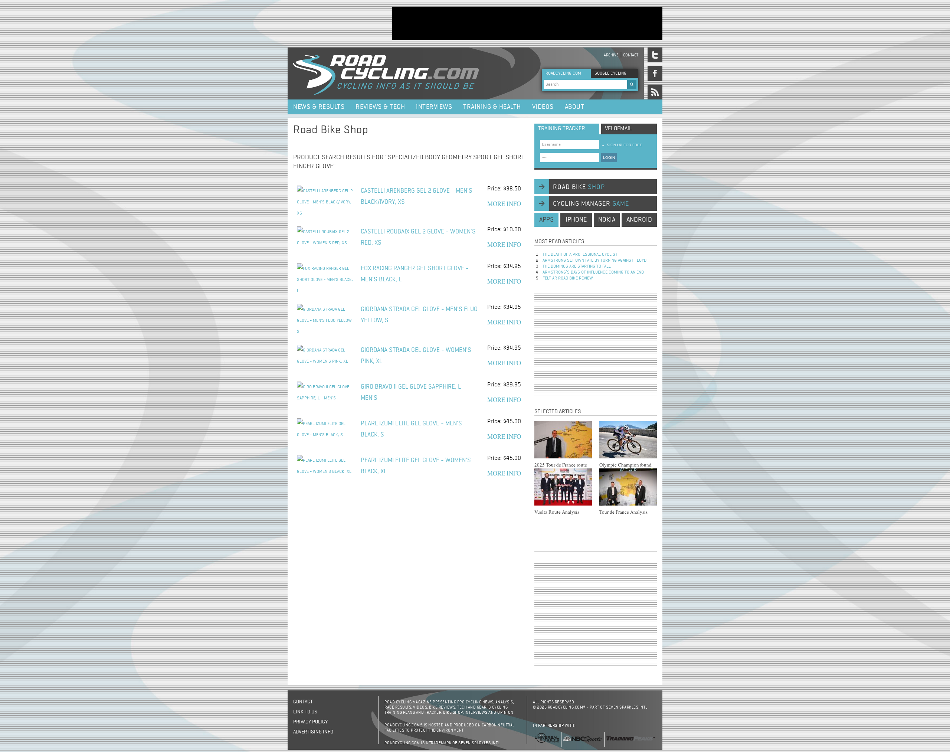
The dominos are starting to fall (577, 266)
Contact (630, 55)
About (574, 107)
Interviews (434, 107)
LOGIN (609, 158)
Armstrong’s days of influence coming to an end (593, 272)
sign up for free (621, 145)
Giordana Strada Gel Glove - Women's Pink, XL (416, 355)
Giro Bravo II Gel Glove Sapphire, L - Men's (413, 392)
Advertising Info (313, 732)
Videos (543, 107)
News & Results (318, 107)
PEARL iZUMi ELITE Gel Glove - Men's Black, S (411, 429)
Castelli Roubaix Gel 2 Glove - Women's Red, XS (418, 237)
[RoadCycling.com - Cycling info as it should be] (386, 73)
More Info (504, 203)
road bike (579, 187)
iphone (576, 219)
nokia (606, 219)
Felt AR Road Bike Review (568, 278)
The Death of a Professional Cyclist (580, 254)
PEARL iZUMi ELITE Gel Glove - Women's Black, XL (416, 466)
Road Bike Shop (330, 130)
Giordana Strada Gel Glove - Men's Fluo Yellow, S (419, 315)
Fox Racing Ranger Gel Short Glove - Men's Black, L (415, 274)
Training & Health (492, 107)
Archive (611, 55)
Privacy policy (310, 722)
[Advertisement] (527, 23)
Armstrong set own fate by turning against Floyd (594, 260)
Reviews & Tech (380, 107)
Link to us (305, 712)
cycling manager (591, 203)
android (639, 219)
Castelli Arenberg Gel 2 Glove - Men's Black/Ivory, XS (416, 196)
